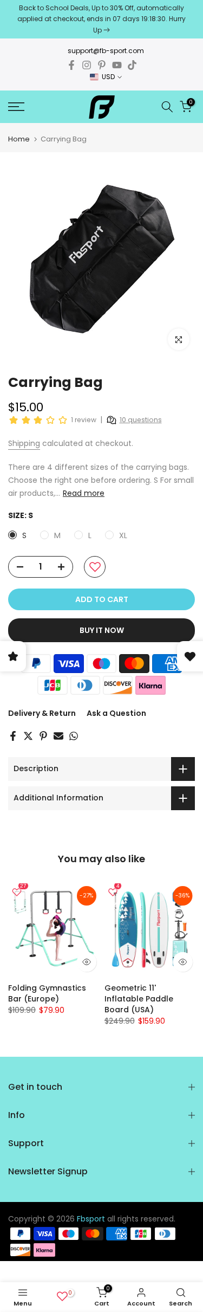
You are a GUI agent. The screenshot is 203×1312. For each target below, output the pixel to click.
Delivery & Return (42, 713)
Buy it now (102, 630)
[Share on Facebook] (13, 736)
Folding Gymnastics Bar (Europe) (47, 993)
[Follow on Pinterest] (102, 65)
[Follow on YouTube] (117, 65)
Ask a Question (116, 713)
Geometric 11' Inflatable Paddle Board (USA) (138, 998)
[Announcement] (101, 19)
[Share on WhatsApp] (73, 736)
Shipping (24, 443)
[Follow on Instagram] (86, 65)
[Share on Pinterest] (43, 736)
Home (19, 139)
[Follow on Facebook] (71, 65)
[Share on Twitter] (28, 736)
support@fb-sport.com (106, 50)
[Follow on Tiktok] (132, 65)
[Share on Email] (58, 736)
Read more (83, 493)
